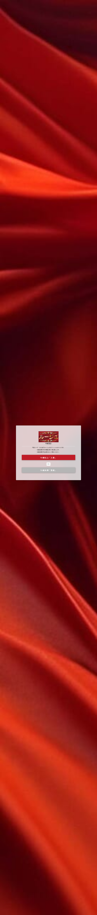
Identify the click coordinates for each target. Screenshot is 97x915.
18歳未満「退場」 (48, 470)
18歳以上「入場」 (48, 458)
